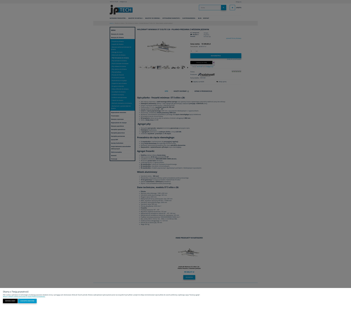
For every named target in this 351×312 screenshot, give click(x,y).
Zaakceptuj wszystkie (27, 301)
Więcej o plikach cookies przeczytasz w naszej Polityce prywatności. (24, 296)
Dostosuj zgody (10, 301)
